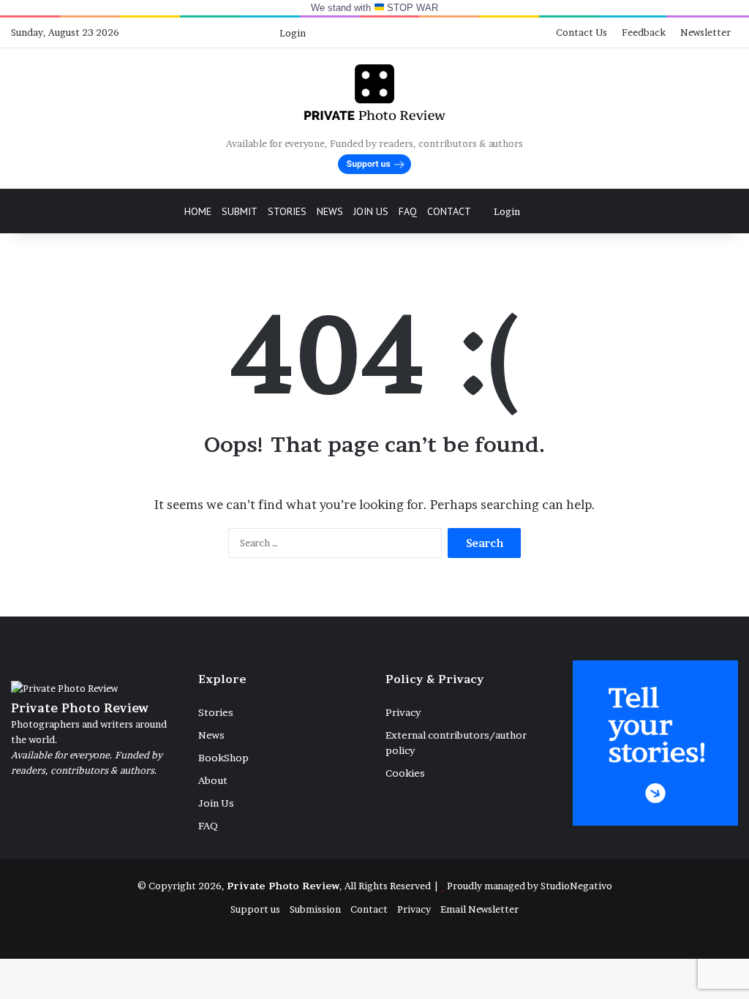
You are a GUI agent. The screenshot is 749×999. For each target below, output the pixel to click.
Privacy (403, 712)
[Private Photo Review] (374, 92)
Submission (315, 909)
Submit (239, 211)
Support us (255, 909)
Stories (287, 211)
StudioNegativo (576, 885)
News (330, 211)
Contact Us (581, 32)
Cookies (405, 773)
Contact (449, 211)
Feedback (644, 32)
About (212, 780)
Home (197, 211)
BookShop (223, 758)
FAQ (408, 211)
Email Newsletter (479, 909)
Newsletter (705, 32)
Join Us (370, 211)
